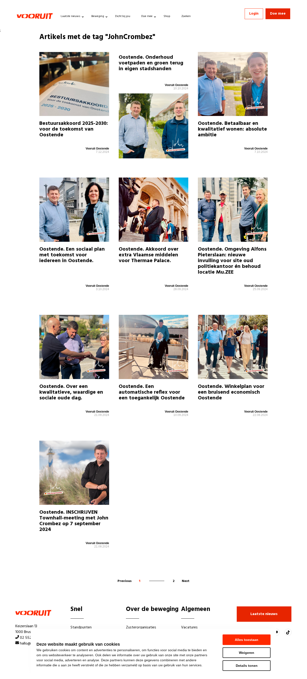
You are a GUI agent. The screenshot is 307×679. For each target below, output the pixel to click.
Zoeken (186, 16)
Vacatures (189, 627)
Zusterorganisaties (141, 627)
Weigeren (246, 653)
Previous (125, 581)
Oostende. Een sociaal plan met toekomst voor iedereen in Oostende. (72, 255)
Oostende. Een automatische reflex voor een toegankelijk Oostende (152, 392)
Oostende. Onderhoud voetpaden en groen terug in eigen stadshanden (151, 63)
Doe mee (147, 16)
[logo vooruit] (35, 16)
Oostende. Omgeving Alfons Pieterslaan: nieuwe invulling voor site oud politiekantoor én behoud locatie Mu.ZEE (232, 261)
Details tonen (247, 665)
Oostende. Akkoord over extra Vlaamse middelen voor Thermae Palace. (148, 255)
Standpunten (81, 627)
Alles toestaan (246, 640)
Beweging (97, 16)
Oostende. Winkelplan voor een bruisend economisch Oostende (231, 392)
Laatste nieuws (70, 16)
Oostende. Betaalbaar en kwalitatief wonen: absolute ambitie (232, 129)
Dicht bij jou (122, 16)
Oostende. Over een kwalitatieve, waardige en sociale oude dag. (71, 392)
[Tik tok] (288, 632)
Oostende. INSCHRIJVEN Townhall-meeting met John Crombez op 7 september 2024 (73, 521)
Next (185, 581)
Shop (167, 16)
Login (254, 14)
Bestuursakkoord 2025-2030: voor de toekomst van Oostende (73, 129)
